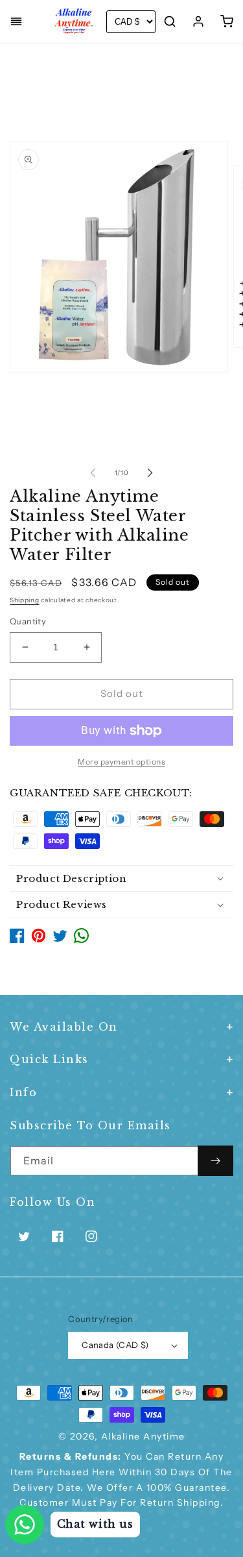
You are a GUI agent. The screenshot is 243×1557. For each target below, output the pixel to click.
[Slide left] (93, 472)
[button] (16, 21)
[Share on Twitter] (59, 939)
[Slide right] (150, 472)
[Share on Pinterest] (38, 939)
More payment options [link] (121, 761)
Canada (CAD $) (115, 1345)
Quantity (28, 621)
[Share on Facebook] (17, 939)
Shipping (25, 600)
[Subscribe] (215, 1161)
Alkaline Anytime (143, 1436)
